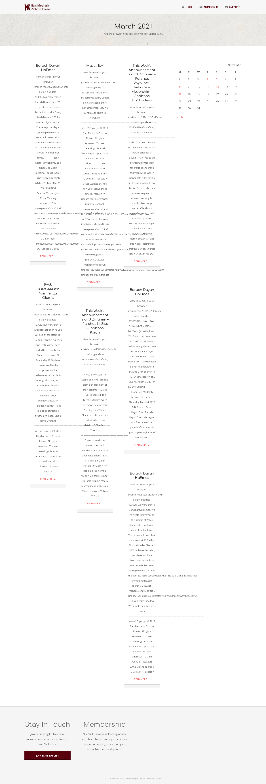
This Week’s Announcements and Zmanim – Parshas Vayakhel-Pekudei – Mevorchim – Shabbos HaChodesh (141, 83)
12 (217, 86)
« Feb (179, 117)
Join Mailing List (47, 755)
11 (207, 86)
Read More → (48, 256)
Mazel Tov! (95, 65)
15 (180, 93)
